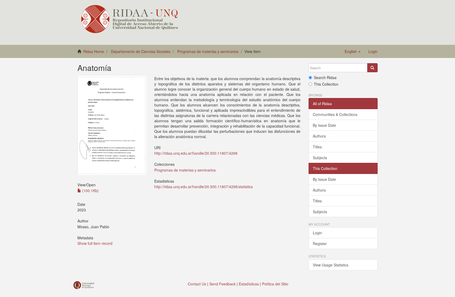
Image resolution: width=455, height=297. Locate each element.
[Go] (372, 67)
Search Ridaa (325, 77)
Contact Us (197, 283)
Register (320, 243)
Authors (319, 136)
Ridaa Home (93, 51)
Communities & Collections (335, 114)
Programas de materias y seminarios (208, 51)
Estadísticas (249, 283)
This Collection (326, 84)
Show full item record (94, 243)
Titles (317, 146)
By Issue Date (324, 125)
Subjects (320, 157)
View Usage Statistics (330, 264)
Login (317, 232)
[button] (352, 51)
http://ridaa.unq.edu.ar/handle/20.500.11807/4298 (196, 153)
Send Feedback (222, 283)
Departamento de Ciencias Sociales (140, 51)
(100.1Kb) (90, 190)
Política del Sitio (275, 283)
